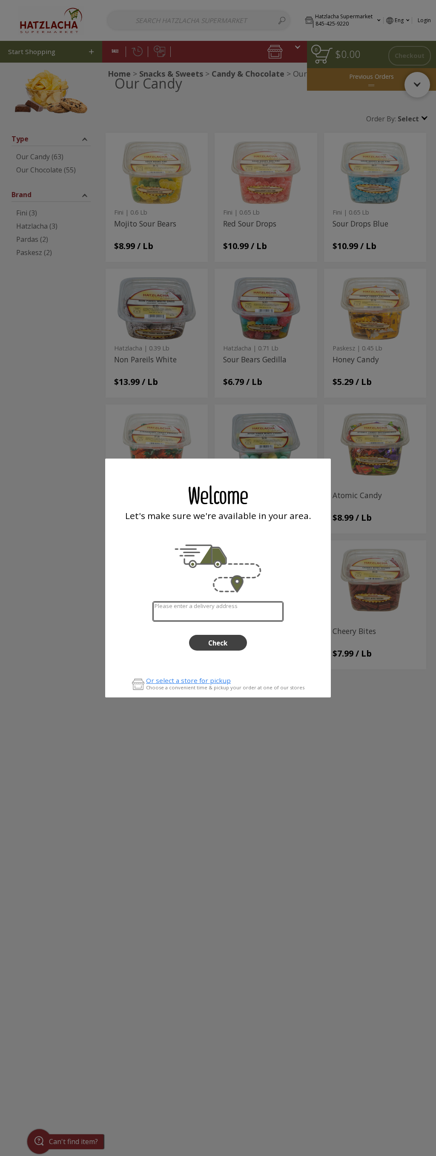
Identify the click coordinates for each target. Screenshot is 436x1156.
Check (217, 643)
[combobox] (217, 611)
